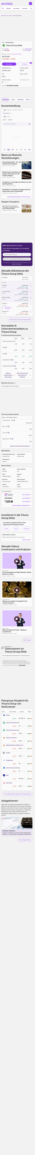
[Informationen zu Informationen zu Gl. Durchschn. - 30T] (14, 420)
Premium (24, 8)
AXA (7, 775)
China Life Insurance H (12, 722)
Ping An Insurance (11, 738)
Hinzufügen (9, 64)
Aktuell (8, 8)
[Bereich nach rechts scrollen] (30, 99)
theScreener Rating (6, 79)
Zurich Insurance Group (13, 768)
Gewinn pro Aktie (24, 74)
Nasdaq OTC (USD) (16, 54)
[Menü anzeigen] (2, 8)
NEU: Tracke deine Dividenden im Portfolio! (22, 375)
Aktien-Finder (26, 540)
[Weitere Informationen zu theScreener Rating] (5, 82)
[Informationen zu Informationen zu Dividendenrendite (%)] (15, 366)
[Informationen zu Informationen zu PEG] (6, 353)
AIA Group (9, 783)
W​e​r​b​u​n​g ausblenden (22, 27)
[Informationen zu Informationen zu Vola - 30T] (8, 433)
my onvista (16, 8)
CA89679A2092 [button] (28, 49)
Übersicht (6, 99)
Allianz (8, 715)
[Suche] (31, 8)
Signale (26, 64)
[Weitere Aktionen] (30, 286)
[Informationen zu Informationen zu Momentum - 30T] (12, 439)
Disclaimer (22, 665)
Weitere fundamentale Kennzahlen (8, 375)
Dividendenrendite (24, 68)
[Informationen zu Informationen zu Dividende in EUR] (12, 360)
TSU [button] (26, 50)
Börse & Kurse (4, 15)
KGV (3, 74)
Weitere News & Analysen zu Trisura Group (18, 197)
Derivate (26, 529)
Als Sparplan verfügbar (12, 85)
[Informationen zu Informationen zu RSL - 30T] (8, 426)
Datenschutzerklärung (17, 264)
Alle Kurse (21, 99)
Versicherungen (10, 42)
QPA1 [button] (29, 50)
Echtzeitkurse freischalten (8, 307)
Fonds (6, 529)
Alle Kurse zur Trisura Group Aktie (20, 319)
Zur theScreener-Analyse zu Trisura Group (18, 794)
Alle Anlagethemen (25, 840)
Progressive (9, 760)
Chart (13, 99)
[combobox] (16, 124)
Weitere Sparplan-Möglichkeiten (20, 505)
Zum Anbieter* (26, 494)
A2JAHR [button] (6, 49)
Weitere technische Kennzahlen (19, 446)
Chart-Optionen (6, 113)
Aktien (10, 15)
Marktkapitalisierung (6, 68)
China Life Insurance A (12, 730)
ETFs (16, 529)
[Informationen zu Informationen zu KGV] (6, 347)
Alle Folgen (27, 640)
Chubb (8, 753)
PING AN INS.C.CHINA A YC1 (14, 745)
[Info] (4, 120)
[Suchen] (29, 123)
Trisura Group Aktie (17, 15)
